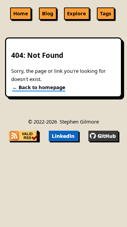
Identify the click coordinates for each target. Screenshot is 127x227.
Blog (47, 13)
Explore (76, 13)
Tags (105, 13)
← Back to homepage (38, 87)
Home (20, 13)
